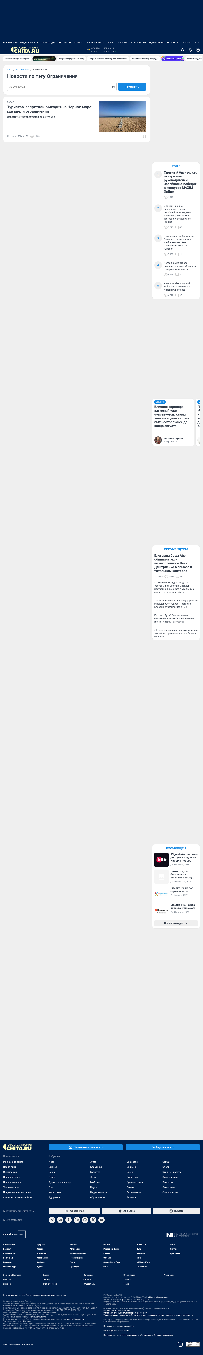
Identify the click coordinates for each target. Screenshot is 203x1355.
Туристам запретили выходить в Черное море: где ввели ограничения (49, 109)
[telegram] (52, 1220)
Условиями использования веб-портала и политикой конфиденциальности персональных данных (148, 1315)
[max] (85, 1220)
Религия (131, 1197)
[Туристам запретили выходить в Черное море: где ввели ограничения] (122, 116)
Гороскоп (122, 42)
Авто (51, 1161)
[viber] (77, 1220)
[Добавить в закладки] (144, 136)
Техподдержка (11, 1187)
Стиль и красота (171, 1172)
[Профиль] (198, 49)
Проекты (186, 42)
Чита (10, 70)
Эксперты (172, 42)
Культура (95, 1172)
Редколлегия (156, 42)
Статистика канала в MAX (17, 1197)
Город (52, 1177)
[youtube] (101, 1220)
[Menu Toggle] (5, 49)
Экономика (168, 1187)
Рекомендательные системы (116, 1331)
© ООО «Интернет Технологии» (18, 1344)
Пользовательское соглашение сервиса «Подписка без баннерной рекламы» (138, 1335)
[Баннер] (44, 58)
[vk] (60, 1220)
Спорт (165, 1167)
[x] (93, 1220)
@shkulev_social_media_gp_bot (135, 1299)
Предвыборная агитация (17, 1192)
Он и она (131, 1167)
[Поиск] (183, 49)
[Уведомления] (190, 49)
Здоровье (54, 1197)
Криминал (96, 1167)
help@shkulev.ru (24, 1321)
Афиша (110, 42)
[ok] (68, 1220)
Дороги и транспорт (60, 1182)
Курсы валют (138, 42)
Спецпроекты (170, 1192)
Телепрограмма (94, 42)
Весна (52, 1172)
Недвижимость (29, 42)
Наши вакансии (12, 1182)
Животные (55, 1192)
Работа (130, 1187)
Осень (130, 1172)
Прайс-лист (9, 1167)
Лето (93, 1177)
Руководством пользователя (116, 1311)
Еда (51, 1187)
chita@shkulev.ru (38, 1317)
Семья (166, 1161)
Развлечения (134, 1192)
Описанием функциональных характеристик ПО (125, 1313)
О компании (10, 1172)
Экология (167, 1182)
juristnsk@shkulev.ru (75, 1319)
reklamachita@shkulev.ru (158, 1297)
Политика (132, 1177)
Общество (132, 1161)
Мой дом (95, 1182)
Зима (93, 1161)
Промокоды (48, 42)
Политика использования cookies (118, 1326)
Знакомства (64, 42)
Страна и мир (169, 1177)
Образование (97, 1197)
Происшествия (135, 1182)
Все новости (10, 42)
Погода (78, 42)
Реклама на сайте (13, 1161)
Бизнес (53, 1167)
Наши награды (11, 1177)
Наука (93, 1187)
